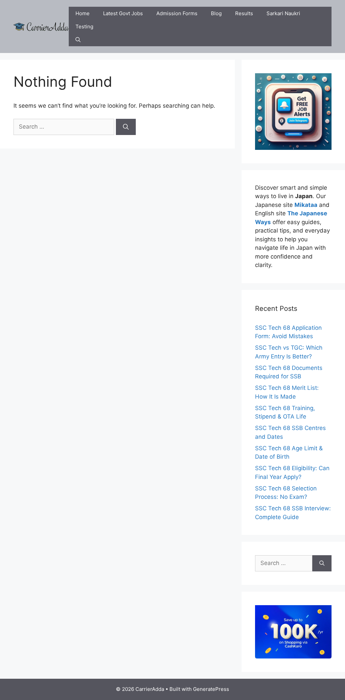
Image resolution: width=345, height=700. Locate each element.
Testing (84, 26)
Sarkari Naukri (283, 13)
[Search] (126, 127)
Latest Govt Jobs (123, 13)
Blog (216, 13)
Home (82, 13)
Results (244, 13)
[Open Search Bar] (78, 39)
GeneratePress (211, 689)
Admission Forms (176, 13)
